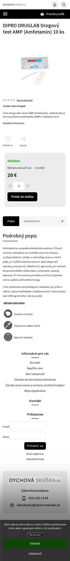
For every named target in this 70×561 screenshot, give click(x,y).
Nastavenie (35, 534)
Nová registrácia (35, 454)
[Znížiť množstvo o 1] (10, 186)
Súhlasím (35, 544)
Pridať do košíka (22, 196)
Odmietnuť (35, 554)
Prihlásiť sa (35, 445)
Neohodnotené (24, 100)
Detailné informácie (13, 123)
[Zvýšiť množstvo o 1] (27, 186)
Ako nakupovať (35, 374)
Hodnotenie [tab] (32, 221)
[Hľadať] (63, 4)
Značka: (14, 106)
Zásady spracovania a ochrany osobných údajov (35, 385)
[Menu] (5, 14)
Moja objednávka (35, 391)
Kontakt (35, 363)
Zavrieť (55, 152)
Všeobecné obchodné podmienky (35, 380)
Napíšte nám (35, 368)
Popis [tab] (11, 221)
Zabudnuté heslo (35, 459)
